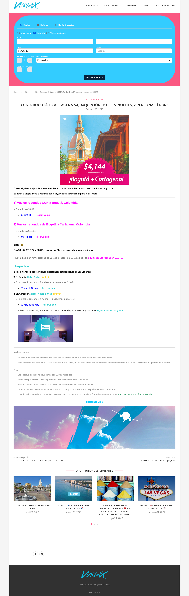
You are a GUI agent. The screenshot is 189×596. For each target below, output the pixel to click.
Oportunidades (112, 6)
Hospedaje (132, 6)
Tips (146, 6)
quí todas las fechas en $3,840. (106, 257)
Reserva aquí (43, 215)
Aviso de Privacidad (164, 6)
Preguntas (92, 6)
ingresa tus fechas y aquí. (110, 310)
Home (16, 92)
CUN (26, 92)
